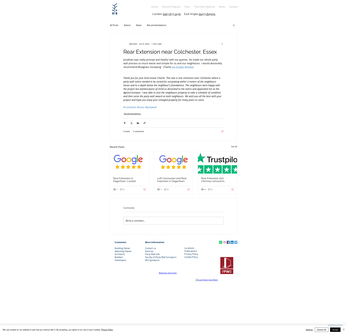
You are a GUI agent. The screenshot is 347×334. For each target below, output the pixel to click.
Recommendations (156, 25)
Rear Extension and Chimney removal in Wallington (212, 180)
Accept (335, 329)
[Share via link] (144, 123)
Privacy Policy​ (191, 254)
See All (234, 146)
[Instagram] (224, 242)
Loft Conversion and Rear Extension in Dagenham (172, 180)
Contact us (150, 248)
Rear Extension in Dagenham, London (124, 180)
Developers (120, 260)
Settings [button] (309, 329)
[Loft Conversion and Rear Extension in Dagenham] (173, 163)
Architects (120, 254)
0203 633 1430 (172, 14)
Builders (119, 257)
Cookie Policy (191, 257)
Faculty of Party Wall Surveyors (160, 257)
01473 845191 (207, 14)
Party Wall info (152, 254)
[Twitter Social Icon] (235, 242)
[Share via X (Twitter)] (131, 123)
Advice (127, 25)
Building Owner (122, 248)
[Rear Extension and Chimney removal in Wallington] (217, 163)
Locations (189, 248)
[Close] (343, 329)
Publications (190, 251)
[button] (222, 6)
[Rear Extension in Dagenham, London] (129, 163)
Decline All (321, 329)
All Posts (114, 25)
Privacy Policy (107, 329)
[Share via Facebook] (124, 123)
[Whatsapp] (220, 242)
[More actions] (222, 43)
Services (149, 251)
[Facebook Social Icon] (228, 242)
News (139, 25)
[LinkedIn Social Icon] (232, 242)
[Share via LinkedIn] (138, 123)
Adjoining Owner (123, 251)
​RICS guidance (152, 260)
